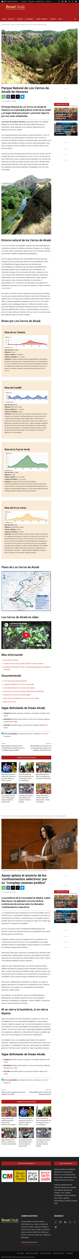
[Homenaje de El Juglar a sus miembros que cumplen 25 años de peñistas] (26, 788)
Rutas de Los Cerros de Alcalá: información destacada (24, 691)
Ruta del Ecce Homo (11, 660)
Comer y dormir (41, 19)
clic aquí (13, 722)
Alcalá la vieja (33, 156)
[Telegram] (65, 1)
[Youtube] (76, 1)
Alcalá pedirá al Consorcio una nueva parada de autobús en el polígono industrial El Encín (41, 748)
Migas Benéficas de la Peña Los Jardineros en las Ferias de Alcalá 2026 (43, 776)
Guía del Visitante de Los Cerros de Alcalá (19, 688)
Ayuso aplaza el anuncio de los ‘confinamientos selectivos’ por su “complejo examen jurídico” (13, 748)
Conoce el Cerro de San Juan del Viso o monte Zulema (24, 663)
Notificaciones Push (58, 1253)
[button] (75, 19)
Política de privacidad (31, 1253)
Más (60, 19)
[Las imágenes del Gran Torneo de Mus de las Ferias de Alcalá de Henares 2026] (9, 788)
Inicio (4, 19)
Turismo (52, 19)
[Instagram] (62, 1)
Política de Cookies (45, 1253)
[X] (69, 1)
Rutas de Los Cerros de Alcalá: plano (17, 695)
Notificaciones (40, 1)
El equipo (23, 1)
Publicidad (31, 1)
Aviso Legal (20, 1253)
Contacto (48, 1)
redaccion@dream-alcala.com (31, 1245)
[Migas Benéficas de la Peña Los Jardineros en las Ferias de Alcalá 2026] (43, 767)
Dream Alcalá (5, 24)
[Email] (18, 97)
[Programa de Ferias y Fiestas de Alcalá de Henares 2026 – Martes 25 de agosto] (43, 788)
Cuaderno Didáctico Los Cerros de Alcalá (19, 684)
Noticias (11, 19)
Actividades (29, 19)
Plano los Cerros (10, 702)
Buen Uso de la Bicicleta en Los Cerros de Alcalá (21, 698)
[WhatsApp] (72, 1)
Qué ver (19, 19)
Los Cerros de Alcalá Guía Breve (15, 681)
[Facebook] (59, 1)
